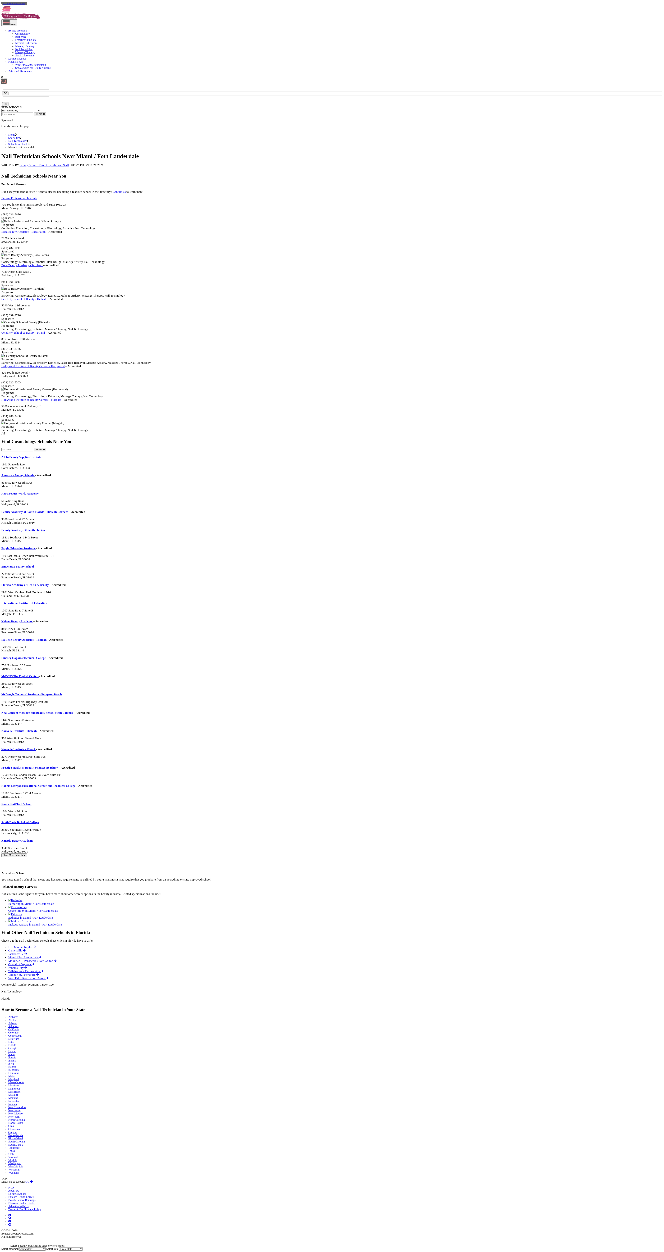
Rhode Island (15, 1138)
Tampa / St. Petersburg (22, 974)
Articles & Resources (19, 71)
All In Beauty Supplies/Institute (21, 457)
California (13, 1029)
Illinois (12, 1057)
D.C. (11, 1041)
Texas (11, 1150)
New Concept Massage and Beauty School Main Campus (37, 712)
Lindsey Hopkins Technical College (24, 658)
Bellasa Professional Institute (19, 198)
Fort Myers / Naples (20, 947)
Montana (13, 1097)
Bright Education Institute (18, 548)
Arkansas (13, 1026)
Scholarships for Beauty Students (33, 67)
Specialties (14, 137)
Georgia (12, 1048)
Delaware (13, 1038)
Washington (14, 1163)
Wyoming (13, 1172)
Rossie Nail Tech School (16, 804)
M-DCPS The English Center (20, 676)
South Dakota (15, 1144)
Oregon (12, 1132)
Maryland (13, 1079)
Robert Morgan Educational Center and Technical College (38, 785)
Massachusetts (16, 1082)
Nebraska (13, 1101)
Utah (11, 1154)
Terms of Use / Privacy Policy (24, 1209)
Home (11, 134)
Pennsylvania (15, 1135)
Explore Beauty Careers (21, 1196)
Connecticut (14, 1035)
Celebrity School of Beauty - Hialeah (24, 299)
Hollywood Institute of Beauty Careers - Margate (31, 399)
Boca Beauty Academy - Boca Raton (23, 231)
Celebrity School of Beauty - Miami (23, 332)
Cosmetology (22, 33)
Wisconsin (14, 1169)
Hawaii (12, 1051)
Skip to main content (14, 3)
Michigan (13, 1085)
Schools (13, 855)
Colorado (13, 1032)
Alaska (12, 1020)
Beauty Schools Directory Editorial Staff (44, 165)
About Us (13, 1190)
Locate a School (17, 58)
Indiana (12, 1060)
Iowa (11, 1063)
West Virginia (15, 1166)
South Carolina (16, 1141)
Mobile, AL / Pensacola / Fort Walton (31, 961)
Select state (52, 1248)
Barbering (20, 36)
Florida (12, 1045)
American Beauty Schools (18, 475)
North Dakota (15, 1122)
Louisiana (13, 1073)
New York (14, 1116)
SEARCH (40, 114)
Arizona (12, 1023)
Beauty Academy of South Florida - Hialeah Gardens (35, 512)
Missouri (13, 1094)
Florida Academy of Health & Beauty (25, 585)
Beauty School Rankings (21, 1200)
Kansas (12, 1066)
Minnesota (14, 1088)
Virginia (12, 1160)
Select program (9, 1248)
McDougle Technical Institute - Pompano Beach (31, 694)
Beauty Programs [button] (17, 30)
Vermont (13, 1157)
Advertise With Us (18, 1206)
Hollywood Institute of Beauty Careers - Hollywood (33, 366)
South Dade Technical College (20, 822)
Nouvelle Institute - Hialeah (19, 731)
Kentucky (13, 1069)
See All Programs (24, 55)
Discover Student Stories (21, 1203)
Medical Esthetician (26, 43)
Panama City (16, 967)
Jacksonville (16, 954)
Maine (11, 1076)
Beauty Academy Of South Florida (23, 530)
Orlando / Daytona (20, 964)
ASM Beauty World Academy (20, 493)
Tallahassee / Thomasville (24, 971)
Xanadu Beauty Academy (17, 840)
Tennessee (14, 1147)
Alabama (13, 1016)
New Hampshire (17, 1107)
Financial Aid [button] (15, 61)
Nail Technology (17, 140)
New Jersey (14, 1110)
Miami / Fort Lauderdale (23, 957)
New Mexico (15, 1113)
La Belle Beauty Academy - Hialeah (24, 639)
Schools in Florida (18, 144)
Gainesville (15, 950)
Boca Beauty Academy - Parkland (22, 265)
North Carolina (16, 1119)
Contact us (119, 191)
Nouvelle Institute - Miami (18, 749)
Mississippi (14, 1091)
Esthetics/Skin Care (25, 39)
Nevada (12, 1104)
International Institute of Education (24, 603)
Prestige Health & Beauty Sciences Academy (30, 767)
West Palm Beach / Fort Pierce (27, 978)
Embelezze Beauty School (17, 566)
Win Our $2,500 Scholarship (31, 64)
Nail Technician (24, 49)
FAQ (11, 1187)
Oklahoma (14, 1129)
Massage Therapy (25, 52)
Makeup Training (24, 46)
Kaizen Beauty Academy (17, 621)
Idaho (11, 1054)
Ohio (11, 1125)
